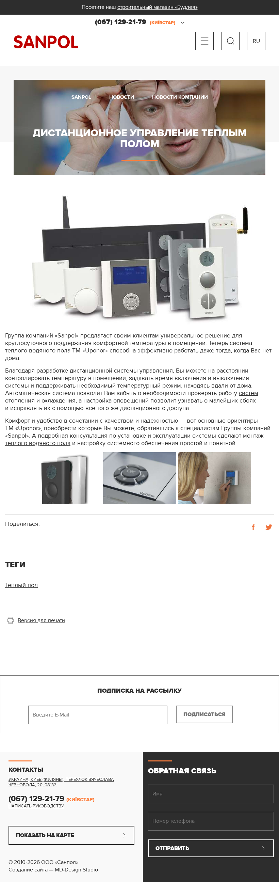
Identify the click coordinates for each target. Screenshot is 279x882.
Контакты (26, 770)
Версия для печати (41, 620)
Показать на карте (45, 835)
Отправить (172, 848)
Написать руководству (36, 806)
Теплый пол (21, 585)
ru (256, 41)
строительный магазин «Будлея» (157, 7)
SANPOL (46, 42)
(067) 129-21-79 (135, 22)
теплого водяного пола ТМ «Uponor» (56, 350)
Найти (230, 41)
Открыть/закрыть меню (204, 41)
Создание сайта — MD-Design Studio (53, 869)
